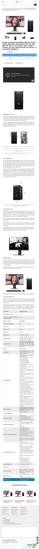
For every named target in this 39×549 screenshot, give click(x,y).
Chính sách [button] (14, 507)
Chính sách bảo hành (14, 512)
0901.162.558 (11, 522)
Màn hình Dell (4, 511)
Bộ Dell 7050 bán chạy (5, 514)
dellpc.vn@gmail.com (7, 521)
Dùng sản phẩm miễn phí (24, 513)
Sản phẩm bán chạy (5, 509)
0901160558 (7, 520)
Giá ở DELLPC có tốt (23, 514)
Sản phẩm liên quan (19, 485)
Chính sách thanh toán (14, 510)
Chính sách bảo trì (14, 513)
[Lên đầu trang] (37, 548)
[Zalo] (37, 540)
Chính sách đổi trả (14, 511)
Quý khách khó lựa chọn (23, 510)
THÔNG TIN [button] (23, 507)
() (36, 1)
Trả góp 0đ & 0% (22, 512)
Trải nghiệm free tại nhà (23, 511)
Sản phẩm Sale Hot (5, 510)
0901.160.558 (6, 522)
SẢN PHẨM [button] (5, 507)
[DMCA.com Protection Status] (34, 544)
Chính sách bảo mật (14, 514)
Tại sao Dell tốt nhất (23, 509)
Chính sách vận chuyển (14, 509)
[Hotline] (37, 537)
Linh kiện (3, 512)
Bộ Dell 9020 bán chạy (5, 513)
